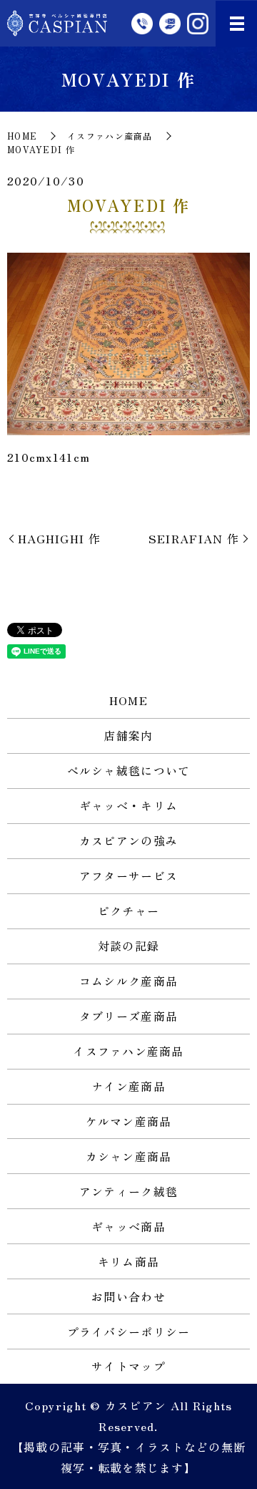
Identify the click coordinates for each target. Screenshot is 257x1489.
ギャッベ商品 (128, 1226)
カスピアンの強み (128, 840)
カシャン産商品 (129, 1156)
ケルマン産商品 (129, 1121)
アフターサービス (128, 875)
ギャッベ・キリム (128, 805)
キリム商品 (128, 1261)
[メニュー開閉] (237, 23)
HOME (22, 136)
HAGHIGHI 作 (59, 538)
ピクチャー (128, 910)
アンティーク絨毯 (128, 1191)
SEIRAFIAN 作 (193, 538)
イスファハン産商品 (110, 136)
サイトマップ (128, 1365)
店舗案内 (128, 735)
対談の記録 (128, 945)
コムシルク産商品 (128, 980)
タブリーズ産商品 (128, 1015)
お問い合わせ (128, 1296)
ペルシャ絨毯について (129, 770)
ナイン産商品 (128, 1086)
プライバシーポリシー (129, 1331)
